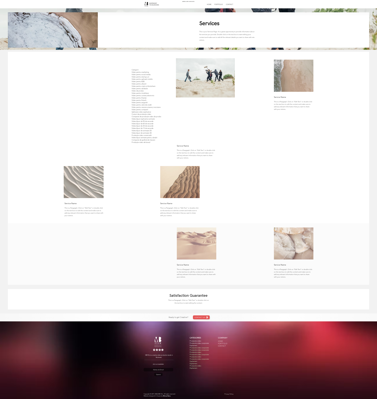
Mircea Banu (167, 396)
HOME (220, 341)
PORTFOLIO (222, 344)
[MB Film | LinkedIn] (162, 350)
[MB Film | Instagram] (157, 350)
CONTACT (222, 346)
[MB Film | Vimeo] (154, 350)
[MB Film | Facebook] (160, 350)
